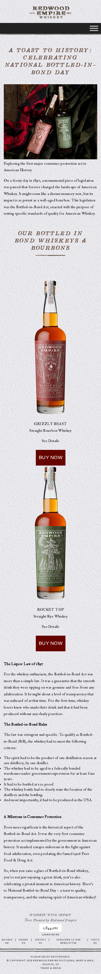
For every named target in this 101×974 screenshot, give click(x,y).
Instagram (7, 941)
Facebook (23, 941)
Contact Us (40, 941)
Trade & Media (50, 968)
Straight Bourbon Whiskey (50, 430)
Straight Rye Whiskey (50, 616)
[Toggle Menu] (94, 28)
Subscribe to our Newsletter (68, 941)
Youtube (95, 941)
